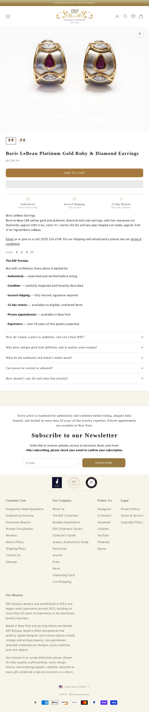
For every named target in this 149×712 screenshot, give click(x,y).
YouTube (103, 535)
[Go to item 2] (22, 141)
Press (56, 561)
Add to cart (74, 172)
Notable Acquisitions (66, 522)
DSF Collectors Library (67, 528)
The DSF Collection (65, 515)
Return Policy (15, 542)
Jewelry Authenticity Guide (70, 542)
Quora (102, 548)
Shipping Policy (16, 548)
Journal (58, 555)
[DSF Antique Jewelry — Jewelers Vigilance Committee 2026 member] (74, 482)
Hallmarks (60, 548)
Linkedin (103, 528)
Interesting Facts (64, 575)
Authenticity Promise (20, 515)
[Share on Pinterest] (26, 252)
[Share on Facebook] (16, 252)
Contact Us (13, 555)
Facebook (104, 522)
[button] (74, 184)
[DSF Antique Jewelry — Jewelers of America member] (57, 482)
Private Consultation (19, 528)
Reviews (11, 535)
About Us (59, 509)
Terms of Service (132, 515)
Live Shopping (62, 581)
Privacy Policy (130, 509)
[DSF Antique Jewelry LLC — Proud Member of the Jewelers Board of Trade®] (91, 482)
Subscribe (104, 462)
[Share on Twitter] (21, 252)
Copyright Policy (132, 522)
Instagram (104, 509)
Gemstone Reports (18, 522)
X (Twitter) (105, 515)
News (56, 568)
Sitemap (11, 561)
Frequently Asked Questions (24, 509)
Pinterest (104, 542)
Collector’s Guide (64, 535)
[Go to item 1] (11, 141)
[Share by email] (32, 252)
